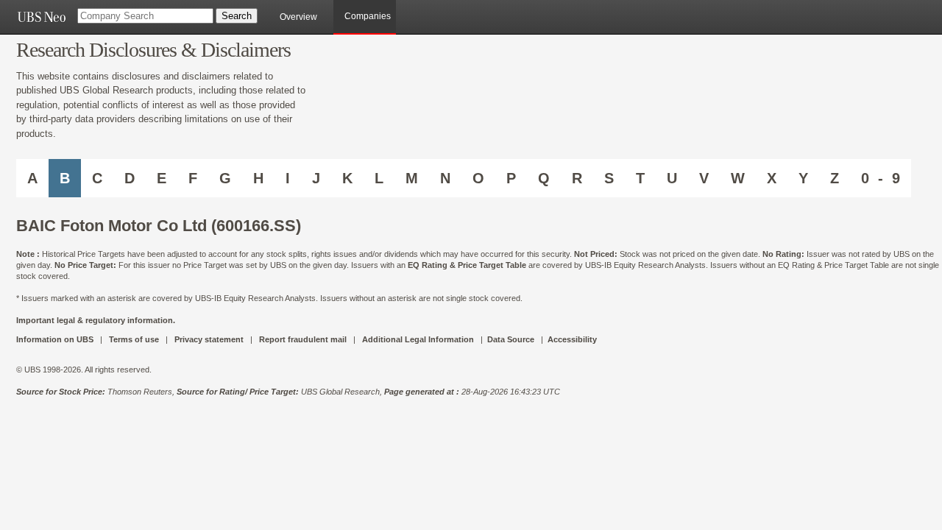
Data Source (510, 339)
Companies (367, 16)
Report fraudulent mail (303, 339)
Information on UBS (56, 339)
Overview (298, 17)
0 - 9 (880, 178)
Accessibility (572, 339)
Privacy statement (209, 339)
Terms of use (134, 339)
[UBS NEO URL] (41, 17)
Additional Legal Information (418, 339)
